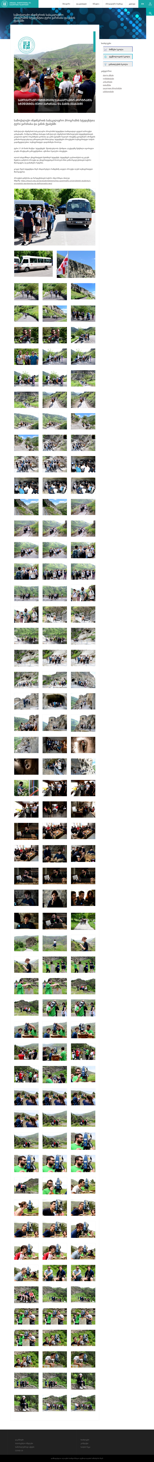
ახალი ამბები (108, 75)
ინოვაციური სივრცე (114, 4)
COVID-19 (19, 1451)
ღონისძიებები (108, 79)
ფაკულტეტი (81, 4)
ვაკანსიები (19, 1440)
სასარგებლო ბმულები (24, 1443)
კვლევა (132, 4)
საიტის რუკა (85, 1447)
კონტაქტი (84, 1443)
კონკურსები (107, 82)
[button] (150, 12)
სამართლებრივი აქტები (24, 1447)
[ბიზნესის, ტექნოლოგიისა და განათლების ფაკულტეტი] (18, 5)
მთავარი (66, 4)
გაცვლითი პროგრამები (112, 88)
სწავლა (96, 4)
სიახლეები (85, 1440)
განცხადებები (108, 92)
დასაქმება (107, 85)
